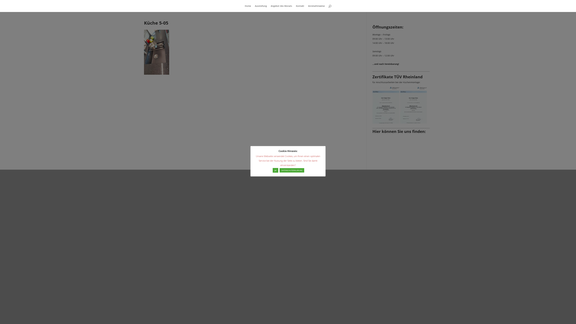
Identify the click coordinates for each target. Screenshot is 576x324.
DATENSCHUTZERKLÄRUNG (291, 170)
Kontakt (300, 6)
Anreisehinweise (316, 6)
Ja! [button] (275, 170)
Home (248, 6)
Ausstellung (261, 6)
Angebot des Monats (281, 6)
